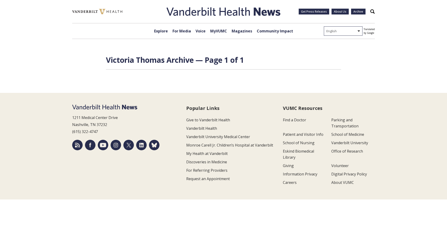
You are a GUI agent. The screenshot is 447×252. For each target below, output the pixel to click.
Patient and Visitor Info (303, 134)
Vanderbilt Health (201, 128)
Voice (201, 31)
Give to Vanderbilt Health (208, 119)
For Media (182, 31)
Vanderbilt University (349, 142)
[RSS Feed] (77, 145)
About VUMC (342, 182)
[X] (128, 145)
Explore (161, 31)
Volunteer (340, 165)
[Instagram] (116, 145)
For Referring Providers (206, 170)
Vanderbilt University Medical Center (218, 136)
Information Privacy (300, 174)
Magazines (242, 31)
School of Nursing (299, 142)
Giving (288, 165)
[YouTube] (103, 145)
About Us (340, 12)
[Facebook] (90, 145)
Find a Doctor (294, 119)
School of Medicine (347, 134)
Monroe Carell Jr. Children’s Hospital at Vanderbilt (229, 145)
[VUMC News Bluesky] (154, 145)
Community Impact (275, 31)
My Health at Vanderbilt (207, 153)
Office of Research (347, 151)
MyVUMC (218, 31)
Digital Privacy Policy (349, 174)
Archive (358, 12)
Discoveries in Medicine (206, 161)
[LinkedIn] (141, 145)
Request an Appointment (208, 178)
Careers (290, 182)
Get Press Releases (314, 12)
